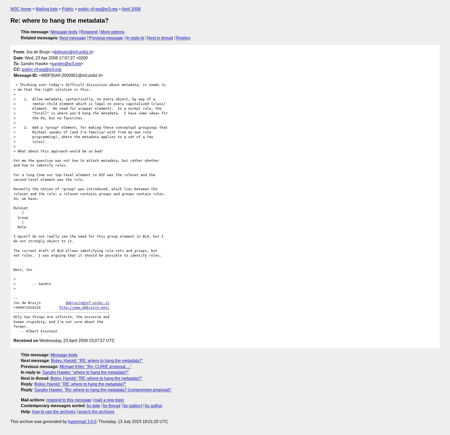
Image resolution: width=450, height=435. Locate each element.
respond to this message (68, 400)
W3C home (20, 9)
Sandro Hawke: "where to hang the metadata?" (85, 372)
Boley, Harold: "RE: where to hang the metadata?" (97, 360)
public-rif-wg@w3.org (97, 9)
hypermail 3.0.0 (82, 421)
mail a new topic (109, 400)
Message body (64, 32)
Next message (72, 38)
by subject (132, 405)
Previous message (106, 38)
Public (68, 9)
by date (93, 405)
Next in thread (160, 38)
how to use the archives (54, 411)
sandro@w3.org (66, 63)
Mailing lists (47, 9)
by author (153, 405)
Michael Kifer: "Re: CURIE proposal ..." (95, 366)
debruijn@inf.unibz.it (73, 52)
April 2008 (131, 9)
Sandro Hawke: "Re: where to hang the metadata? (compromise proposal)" (103, 390)
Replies (183, 38)
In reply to (135, 38)
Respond (88, 32)
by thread (111, 405)
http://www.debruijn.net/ (84, 307)
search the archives (96, 411)
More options (112, 32)
